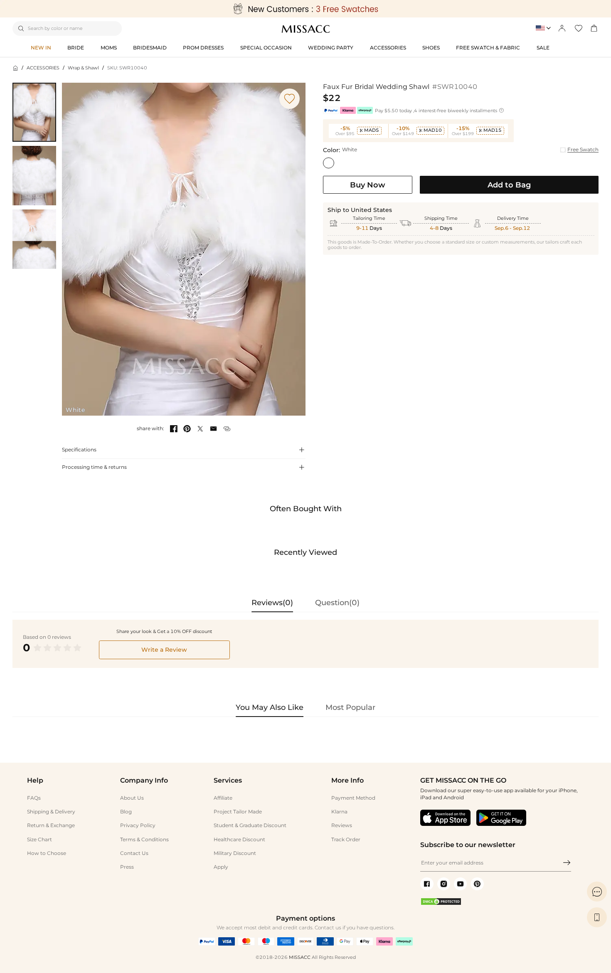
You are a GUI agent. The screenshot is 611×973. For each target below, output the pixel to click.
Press (127, 867)
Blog (126, 811)
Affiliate (223, 798)
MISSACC (299, 957)
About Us (132, 798)
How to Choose (46, 853)
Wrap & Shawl (83, 68)
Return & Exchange (51, 825)
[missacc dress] (305, 8)
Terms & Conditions (144, 839)
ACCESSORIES (43, 68)
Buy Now (367, 184)
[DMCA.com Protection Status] (441, 904)
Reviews (341, 825)
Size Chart (39, 839)
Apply (221, 867)
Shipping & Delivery (51, 811)
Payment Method (353, 798)
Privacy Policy (137, 825)
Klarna (339, 811)
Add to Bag (509, 184)
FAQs (34, 798)
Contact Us (134, 853)
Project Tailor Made (238, 811)
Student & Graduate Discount (250, 825)
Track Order (345, 839)
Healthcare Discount (239, 839)
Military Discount (235, 853)
